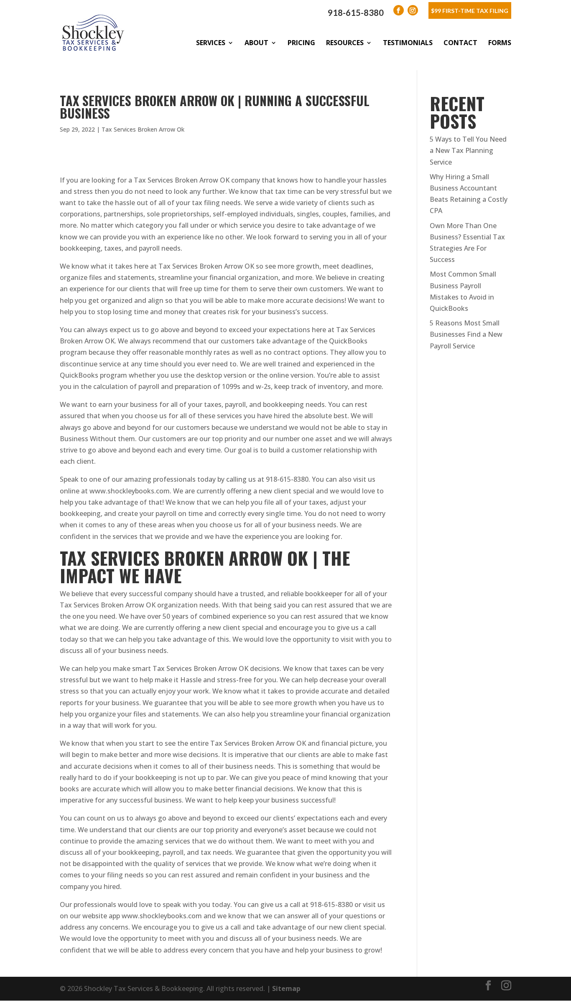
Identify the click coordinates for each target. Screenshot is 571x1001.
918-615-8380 (356, 13)
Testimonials (408, 43)
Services (210, 43)
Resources (345, 43)
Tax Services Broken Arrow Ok (143, 129)
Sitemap (286, 988)
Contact (460, 43)
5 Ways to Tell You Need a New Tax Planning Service (468, 150)
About (256, 43)
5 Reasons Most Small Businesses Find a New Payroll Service (466, 334)
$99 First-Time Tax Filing (469, 10)
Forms (499, 43)
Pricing (301, 43)
